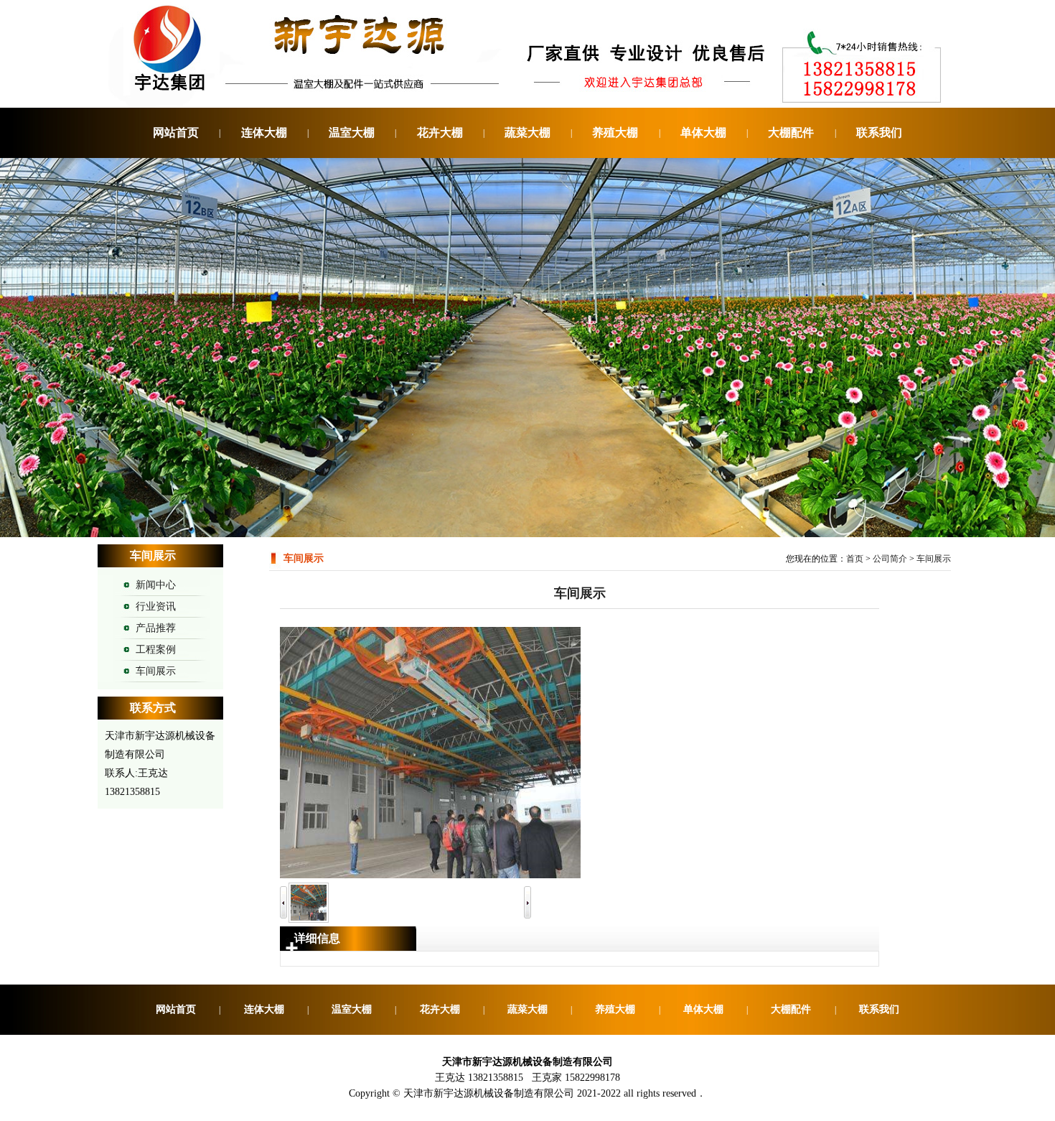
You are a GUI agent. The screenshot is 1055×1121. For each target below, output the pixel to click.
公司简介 (890, 559)
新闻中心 (156, 585)
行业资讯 (156, 606)
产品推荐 (156, 628)
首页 (854, 559)
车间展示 (156, 671)
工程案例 (156, 649)
